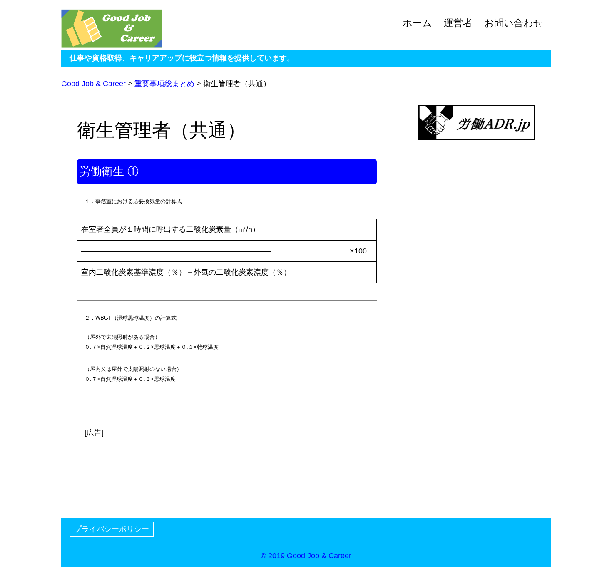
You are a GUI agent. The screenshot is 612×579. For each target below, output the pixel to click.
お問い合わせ (513, 23)
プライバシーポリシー (111, 529)
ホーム (417, 23)
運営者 (458, 23)
